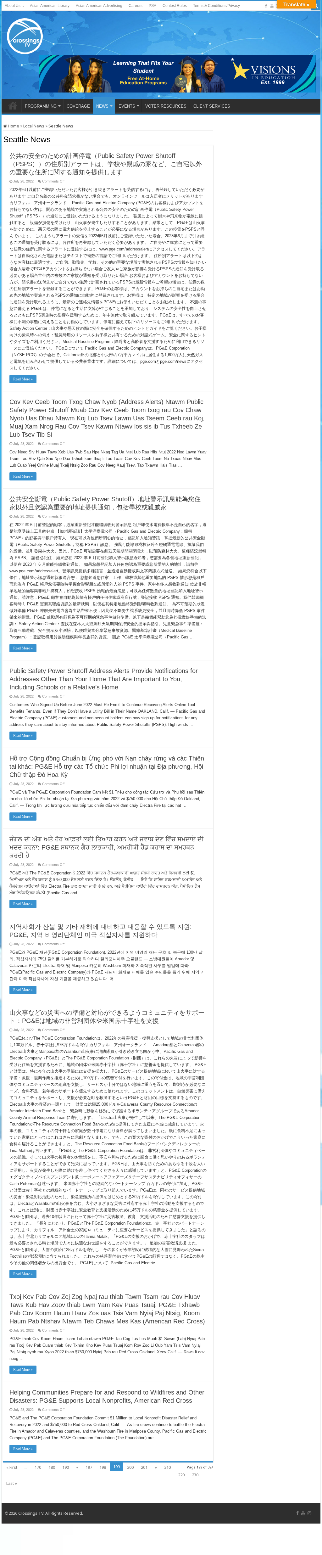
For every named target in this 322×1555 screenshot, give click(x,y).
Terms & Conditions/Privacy (216, 5)
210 (167, 1467)
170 (38, 1467)
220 (181, 1475)
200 (130, 1467)
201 (144, 1467)
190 (65, 1467)
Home (13, 126)
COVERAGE (78, 106)
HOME (13, 105)
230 (195, 1475)
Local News (33, 126)
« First (11, 1467)
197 (89, 1467)
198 (102, 1467)
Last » (11, 1483)
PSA (152, 5)
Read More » (23, 379)
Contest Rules (175, 5)
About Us (12, 5)
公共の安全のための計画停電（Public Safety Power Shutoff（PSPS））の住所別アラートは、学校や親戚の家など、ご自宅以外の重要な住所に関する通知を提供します (105, 164)
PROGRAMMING (41, 106)
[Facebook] (266, 6)
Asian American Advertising (99, 5)
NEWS (102, 106)
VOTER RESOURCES (165, 106)
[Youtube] (271, 6)
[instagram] (309, 1513)
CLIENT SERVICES (211, 106)
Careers (135, 5)
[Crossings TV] (25, 34)
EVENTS (127, 106)
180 (51, 1467)
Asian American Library (49, 5)
